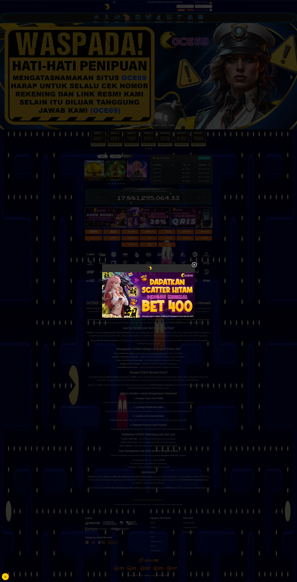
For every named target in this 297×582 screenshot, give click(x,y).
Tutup (194, 264)
